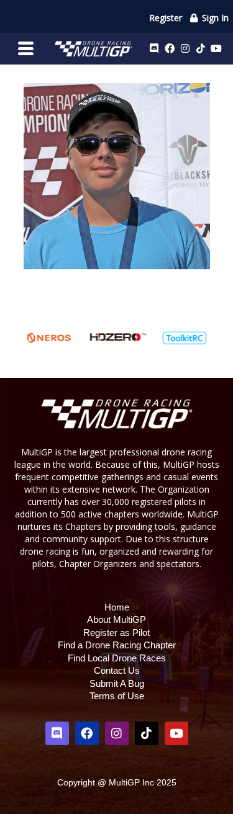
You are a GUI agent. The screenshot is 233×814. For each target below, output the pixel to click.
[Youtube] (216, 48)
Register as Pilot (116, 632)
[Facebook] (170, 48)
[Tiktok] (201, 48)
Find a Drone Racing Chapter (117, 645)
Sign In (214, 18)
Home (116, 607)
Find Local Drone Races (117, 658)
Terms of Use (116, 696)
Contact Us (117, 670)
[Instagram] (185, 48)
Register (165, 18)
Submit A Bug (116, 683)
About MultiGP (116, 619)
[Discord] (154, 48)
